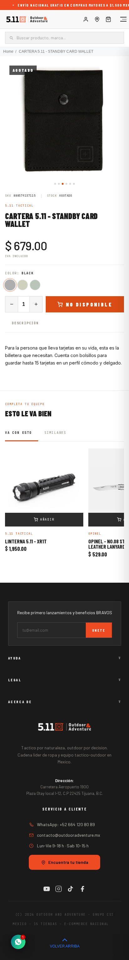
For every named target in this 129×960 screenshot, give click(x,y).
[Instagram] (58, 888)
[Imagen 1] (55, 184)
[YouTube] (46, 888)
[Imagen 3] (63, 184)
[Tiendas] (97, 19)
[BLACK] (9, 285)
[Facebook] (82, 888)
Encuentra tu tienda (68, 862)
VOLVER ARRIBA (65, 946)
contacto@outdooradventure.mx (68, 835)
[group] (64, 120)
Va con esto (18, 433)
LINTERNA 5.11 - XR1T (26, 541)
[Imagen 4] (66, 184)
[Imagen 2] (59, 184)
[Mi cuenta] (85, 19)
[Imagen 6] (74, 184)
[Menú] (120, 19)
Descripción (25, 323)
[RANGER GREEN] (35, 285)
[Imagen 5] (70, 184)
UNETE (99, 630)
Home (8, 51)
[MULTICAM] (23, 285)
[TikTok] (70, 888)
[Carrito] (108, 19)
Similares (55, 433)
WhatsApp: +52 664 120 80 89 (66, 824)
